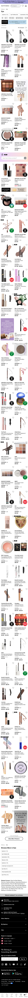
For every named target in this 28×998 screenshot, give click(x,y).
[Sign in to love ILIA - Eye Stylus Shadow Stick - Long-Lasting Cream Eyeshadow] (26, 491)
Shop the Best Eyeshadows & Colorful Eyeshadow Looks (13, 884)
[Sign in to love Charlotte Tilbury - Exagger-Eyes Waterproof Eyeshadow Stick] (26, 103)
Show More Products (14, 838)
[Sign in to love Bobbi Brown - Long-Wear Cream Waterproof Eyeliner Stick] (26, 687)
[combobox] (15, 6)
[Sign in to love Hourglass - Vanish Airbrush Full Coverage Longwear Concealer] (26, 589)
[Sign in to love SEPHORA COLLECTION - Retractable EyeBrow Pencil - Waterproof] (13, 368)
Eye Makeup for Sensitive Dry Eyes (12, 889)
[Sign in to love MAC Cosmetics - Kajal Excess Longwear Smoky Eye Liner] (13, 442)
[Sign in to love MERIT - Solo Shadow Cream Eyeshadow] (26, 467)
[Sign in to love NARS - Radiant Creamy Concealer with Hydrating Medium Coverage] (13, 712)
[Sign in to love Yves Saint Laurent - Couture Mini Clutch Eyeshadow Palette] (26, 541)
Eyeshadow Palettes (11, 887)
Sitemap (23, 981)
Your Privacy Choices (5, 983)
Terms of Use (11, 981)
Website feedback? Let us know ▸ (14, 895)
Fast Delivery (20, 18)
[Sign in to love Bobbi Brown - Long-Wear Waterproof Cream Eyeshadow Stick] (13, 244)
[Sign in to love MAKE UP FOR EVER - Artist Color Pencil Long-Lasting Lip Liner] (26, 368)
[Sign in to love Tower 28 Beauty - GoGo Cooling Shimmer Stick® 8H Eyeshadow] (13, 343)
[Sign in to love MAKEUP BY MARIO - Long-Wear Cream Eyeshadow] (26, 55)
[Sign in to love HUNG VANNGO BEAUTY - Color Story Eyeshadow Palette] (26, 613)
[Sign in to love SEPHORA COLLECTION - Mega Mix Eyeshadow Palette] (26, 164)
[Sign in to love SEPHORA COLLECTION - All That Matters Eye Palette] (13, 79)
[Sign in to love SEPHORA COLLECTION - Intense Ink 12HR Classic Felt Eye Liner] (13, 491)
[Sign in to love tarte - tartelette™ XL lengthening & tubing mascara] (13, 761)
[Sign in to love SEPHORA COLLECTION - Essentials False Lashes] (26, 761)
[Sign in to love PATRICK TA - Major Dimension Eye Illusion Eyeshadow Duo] (13, 516)
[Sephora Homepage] (5, 6)
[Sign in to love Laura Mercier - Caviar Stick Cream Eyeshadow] (26, 244)
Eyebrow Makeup (10, 882)
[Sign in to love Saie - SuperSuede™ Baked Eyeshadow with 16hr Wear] (13, 195)
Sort (6, 18)
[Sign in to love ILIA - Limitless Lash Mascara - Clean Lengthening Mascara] (26, 663)
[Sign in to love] (13, 55)
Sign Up (23, 959)
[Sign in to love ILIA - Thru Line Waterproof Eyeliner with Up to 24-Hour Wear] (13, 220)
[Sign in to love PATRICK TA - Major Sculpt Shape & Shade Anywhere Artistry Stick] (26, 712)
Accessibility (17, 981)
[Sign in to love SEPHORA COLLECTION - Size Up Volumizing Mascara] (13, 613)
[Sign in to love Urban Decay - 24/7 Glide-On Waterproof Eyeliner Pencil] (26, 417)
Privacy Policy (4, 981)
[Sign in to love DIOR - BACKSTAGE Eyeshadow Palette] (26, 442)
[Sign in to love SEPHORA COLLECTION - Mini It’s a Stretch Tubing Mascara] (13, 393)
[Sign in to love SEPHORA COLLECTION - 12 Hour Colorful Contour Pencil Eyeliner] (26, 30)
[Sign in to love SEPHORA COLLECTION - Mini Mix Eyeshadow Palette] (13, 786)
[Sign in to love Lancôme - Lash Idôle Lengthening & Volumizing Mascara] (13, 687)
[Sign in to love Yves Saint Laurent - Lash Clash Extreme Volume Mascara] (13, 269)
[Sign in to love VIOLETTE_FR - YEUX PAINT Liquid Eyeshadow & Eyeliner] (26, 737)
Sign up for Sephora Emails (8, 955)
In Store (12, 18)
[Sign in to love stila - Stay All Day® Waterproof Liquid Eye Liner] (26, 319)
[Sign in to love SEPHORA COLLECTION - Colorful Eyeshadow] (13, 128)
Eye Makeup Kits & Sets (15, 888)
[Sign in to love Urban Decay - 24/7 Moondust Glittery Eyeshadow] (26, 343)
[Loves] (22, 6)
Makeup (3, 9)
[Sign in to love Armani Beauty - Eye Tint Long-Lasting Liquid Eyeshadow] (13, 164)
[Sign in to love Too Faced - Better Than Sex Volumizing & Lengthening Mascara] (13, 417)
